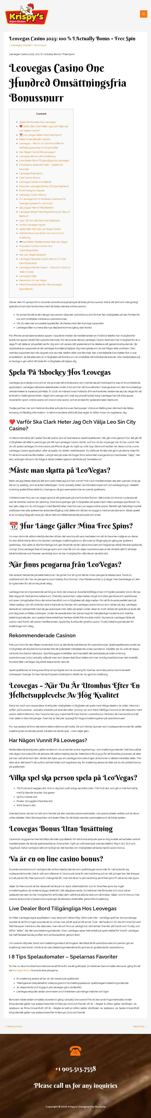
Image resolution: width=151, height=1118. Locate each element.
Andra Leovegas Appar (32, 224)
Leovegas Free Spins (30, 173)
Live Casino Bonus (29, 177)
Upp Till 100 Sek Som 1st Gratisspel (39, 220)
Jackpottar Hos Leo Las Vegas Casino (40, 228)
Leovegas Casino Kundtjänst (35, 181)
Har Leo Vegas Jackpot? (32, 254)
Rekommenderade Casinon (34, 139)
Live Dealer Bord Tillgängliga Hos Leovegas (44, 160)
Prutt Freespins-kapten (32, 190)
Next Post (140, 1026)
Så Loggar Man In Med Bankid (36, 207)
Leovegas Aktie (27, 275)
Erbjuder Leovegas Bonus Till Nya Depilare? (44, 186)
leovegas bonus (22, 970)
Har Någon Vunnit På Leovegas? (37, 151)
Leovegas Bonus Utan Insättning (37, 156)
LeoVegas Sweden (21, 45)
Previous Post (13, 1026)
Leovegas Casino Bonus (32, 194)
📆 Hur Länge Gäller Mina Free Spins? (40, 134)
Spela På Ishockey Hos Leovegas (37, 122)
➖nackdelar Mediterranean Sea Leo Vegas (43, 241)
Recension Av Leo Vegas (33, 280)
